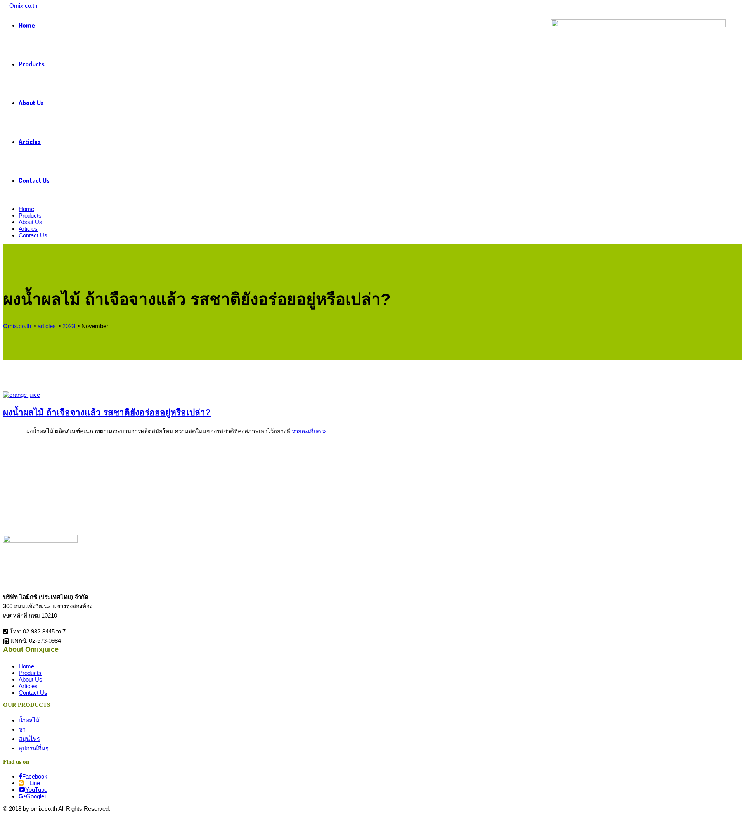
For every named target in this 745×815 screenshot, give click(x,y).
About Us (31, 103)
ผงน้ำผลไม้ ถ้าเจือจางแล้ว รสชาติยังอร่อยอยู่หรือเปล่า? (107, 412)
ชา (22, 729)
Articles (30, 141)
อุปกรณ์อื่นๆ (34, 748)
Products (32, 64)
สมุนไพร (29, 738)
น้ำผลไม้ (29, 720)
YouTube (36, 789)
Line (34, 783)
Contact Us (34, 180)
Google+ (37, 796)
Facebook (34, 776)
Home (26, 209)
